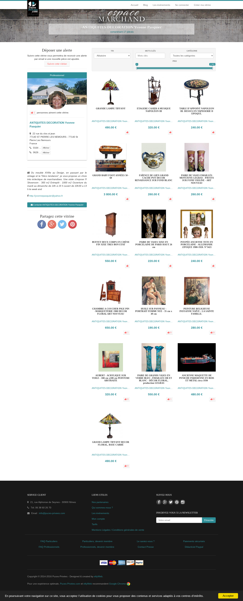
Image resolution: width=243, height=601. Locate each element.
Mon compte (98, 518)
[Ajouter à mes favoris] (110, 309)
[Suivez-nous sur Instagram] (182, 502)
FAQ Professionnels (49, 547)
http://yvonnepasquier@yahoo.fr (46, 195)
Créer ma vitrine (202, 5)
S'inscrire (209, 520)
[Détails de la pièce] (104, 309)
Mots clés (150, 51)
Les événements (161, 5)
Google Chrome (117, 583)
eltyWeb (98, 576)
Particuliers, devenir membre (97, 541)
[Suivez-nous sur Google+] (164, 502)
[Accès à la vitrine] (117, 309)
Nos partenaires (100, 502)
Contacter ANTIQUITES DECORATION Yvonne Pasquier (58, 205)
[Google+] (52, 224)
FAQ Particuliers (48, 541)
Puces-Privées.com (70, 583)
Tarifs (94, 524)
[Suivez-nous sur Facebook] (159, 502)
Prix (175, 61)
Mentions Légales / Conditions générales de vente (118, 530)
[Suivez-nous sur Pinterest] (176, 502)
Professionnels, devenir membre (97, 547)
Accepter (228, 595)
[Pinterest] (72, 224)
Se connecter (182, 5)
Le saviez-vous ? (146, 541)
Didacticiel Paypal (194, 547)
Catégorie (192, 51)
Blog (145, 5)
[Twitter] (62, 224)
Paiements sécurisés (194, 541)
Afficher (46, 148)
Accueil (134, 5)
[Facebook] (41, 224)
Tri (112, 51)
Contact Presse (146, 547)
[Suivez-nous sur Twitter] (170, 502)
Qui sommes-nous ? (102, 507)
